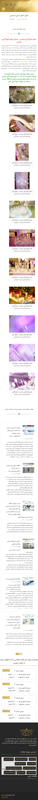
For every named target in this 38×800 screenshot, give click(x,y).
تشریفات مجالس (24, 61)
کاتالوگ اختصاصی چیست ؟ (13, 579)
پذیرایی (12, 473)
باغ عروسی (24, 438)
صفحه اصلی (11, 19)
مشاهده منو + (6, 670)
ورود (3, 1)
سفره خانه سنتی (23, 519)
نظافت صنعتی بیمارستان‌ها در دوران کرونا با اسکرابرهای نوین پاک (13, 468)
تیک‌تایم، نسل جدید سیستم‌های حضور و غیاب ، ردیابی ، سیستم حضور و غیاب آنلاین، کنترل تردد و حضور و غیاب (13, 622)
